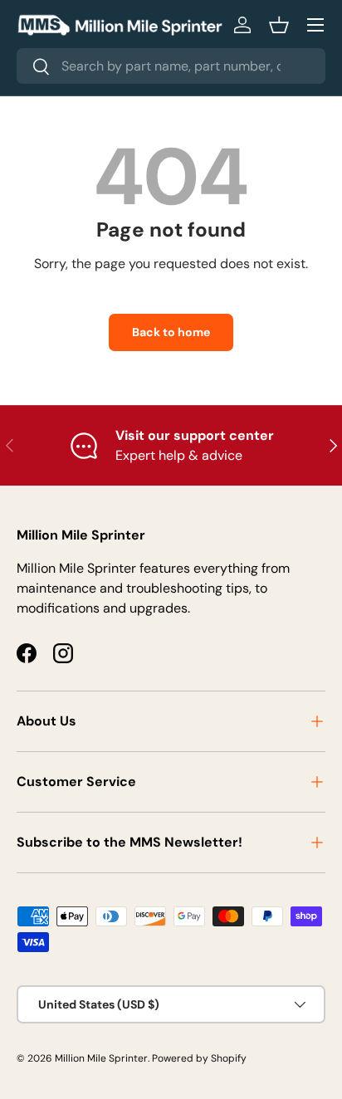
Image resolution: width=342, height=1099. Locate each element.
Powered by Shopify (199, 1058)
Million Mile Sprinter (101, 1058)
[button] (279, 25)
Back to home (171, 332)
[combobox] (171, 66)
